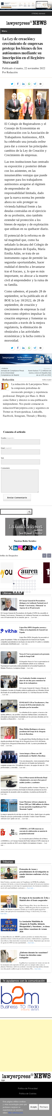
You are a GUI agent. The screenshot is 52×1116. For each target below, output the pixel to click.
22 (21, 586)
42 (27, 592)
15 (27, 583)
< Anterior (4, 368)
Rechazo (44, 1107)
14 (24, 583)
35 (32, 589)
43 (29, 592)
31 (21, 589)
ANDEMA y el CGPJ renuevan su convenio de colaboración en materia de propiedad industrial (33, 831)
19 (14, 586)
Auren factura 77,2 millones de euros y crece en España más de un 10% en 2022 (39, 373)
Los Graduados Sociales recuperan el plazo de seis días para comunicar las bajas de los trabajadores (32, 680)
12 (19, 583)
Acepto (33, 1107)
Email (6, 448)
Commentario (5, 468)
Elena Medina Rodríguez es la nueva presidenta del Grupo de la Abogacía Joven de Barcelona (32, 731)
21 (19, 586)
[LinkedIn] (23, 83)
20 (16, 586)
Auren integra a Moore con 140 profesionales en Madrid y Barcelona (32, 754)
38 (16, 592)
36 (35, 589)
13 (21, 583)
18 (35, 583)
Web (2, 458)
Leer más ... (35, 617)
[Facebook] (17, 83)
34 (29, 589)
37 (14, 592)
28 (14, 589)
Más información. (15, 1112)
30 (19, 589)
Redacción (8, 379)
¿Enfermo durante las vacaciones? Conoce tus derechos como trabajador (33, 955)
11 (16, 583)
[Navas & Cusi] (39, 580)
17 (32, 583)
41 (24, 592)
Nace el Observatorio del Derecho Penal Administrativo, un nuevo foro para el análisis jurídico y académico (33, 780)
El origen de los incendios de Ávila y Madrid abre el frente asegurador (34, 899)
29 (16, 589)
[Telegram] (34, 83)
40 (21, 592)
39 (19, 592)
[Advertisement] (26, 1045)
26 (32, 586)
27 (35, 586)
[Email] (40, 83)
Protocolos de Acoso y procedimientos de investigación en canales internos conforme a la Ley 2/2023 (34, 873)
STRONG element (38, 13)
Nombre (7, 438)
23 (24, 586)
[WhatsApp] (29, 83)
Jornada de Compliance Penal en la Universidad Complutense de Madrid (12, 373)
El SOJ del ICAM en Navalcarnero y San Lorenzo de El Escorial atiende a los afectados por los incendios (34, 704)
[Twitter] (12, 83)
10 (14, 583)
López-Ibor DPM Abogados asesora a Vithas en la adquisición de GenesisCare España (33, 629)
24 (27, 586)
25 (29, 586)
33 (27, 589)
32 (24, 589)
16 (29, 583)
